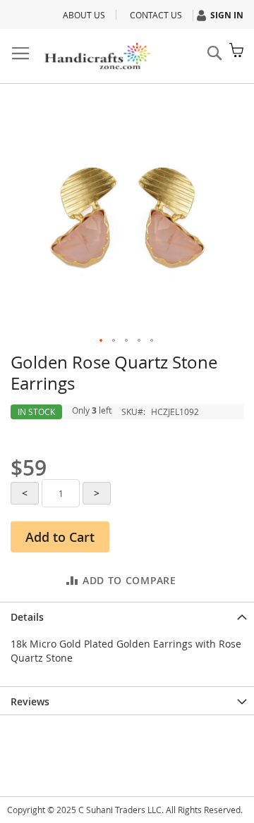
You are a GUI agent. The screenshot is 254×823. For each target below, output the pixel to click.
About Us (84, 14)
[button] (101, 341)
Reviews (30, 701)
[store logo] (97, 56)
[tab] (127, 616)
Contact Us (156, 14)
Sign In (226, 15)
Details (27, 617)
